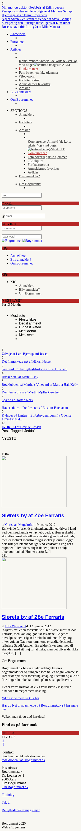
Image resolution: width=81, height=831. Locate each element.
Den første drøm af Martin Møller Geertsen (31, 392)
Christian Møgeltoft (18, 524)
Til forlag (8, 795)
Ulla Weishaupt (15, 626)
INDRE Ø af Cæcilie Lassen (21, 427)
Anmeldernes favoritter (34, 84)
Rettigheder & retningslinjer (21, 810)
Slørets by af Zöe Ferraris (33, 515)
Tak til (6, 802)
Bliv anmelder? (20, 92)
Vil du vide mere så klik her (20, 698)
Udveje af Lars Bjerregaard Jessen (25, 354)
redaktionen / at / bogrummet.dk (23, 760)
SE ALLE (64, 65)
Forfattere (17, 41)
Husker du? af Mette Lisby (20, 377)
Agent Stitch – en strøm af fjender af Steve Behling (36, 19)
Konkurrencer (28, 68)
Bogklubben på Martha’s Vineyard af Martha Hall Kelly (40, 384)
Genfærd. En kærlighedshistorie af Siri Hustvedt (34, 369)
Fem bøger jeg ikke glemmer (38, 72)
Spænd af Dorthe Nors (17, 400)
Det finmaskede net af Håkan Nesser (27, 361)
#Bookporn (27, 76)
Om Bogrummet (21, 99)
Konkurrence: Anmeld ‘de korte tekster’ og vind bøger (48, 63)
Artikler (15, 49)
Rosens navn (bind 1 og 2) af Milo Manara (31, 26)
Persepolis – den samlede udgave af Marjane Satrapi (37, 11)
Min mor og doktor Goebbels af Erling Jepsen (33, 7)
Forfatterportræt (29, 80)
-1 (3, 741)
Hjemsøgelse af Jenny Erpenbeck (24, 15)
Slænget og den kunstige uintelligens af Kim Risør (36, 23)
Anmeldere (17, 34)
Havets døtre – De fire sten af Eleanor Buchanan (35, 408)
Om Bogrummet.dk (15, 787)
